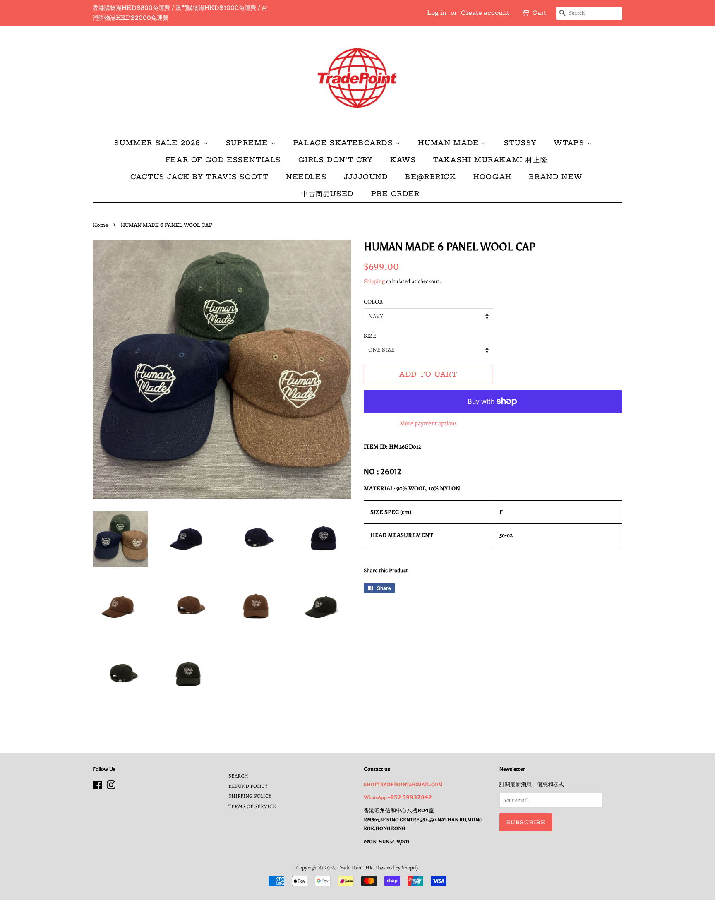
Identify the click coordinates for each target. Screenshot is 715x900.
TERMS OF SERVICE (252, 806)
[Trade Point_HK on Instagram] (110, 786)
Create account (485, 13)
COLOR (373, 302)
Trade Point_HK (355, 867)
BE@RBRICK (430, 177)
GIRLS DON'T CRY (335, 160)
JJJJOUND (366, 177)
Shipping (374, 281)
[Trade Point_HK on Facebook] (97, 786)
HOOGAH (492, 177)
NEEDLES (306, 177)
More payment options (428, 423)
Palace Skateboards (344, 143)
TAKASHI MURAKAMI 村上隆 (490, 160)
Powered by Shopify (397, 867)
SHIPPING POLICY (249, 795)
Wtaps (570, 143)
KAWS (403, 160)
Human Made (450, 143)
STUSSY (520, 143)
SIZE (370, 335)
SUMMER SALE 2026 (158, 143)
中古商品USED (327, 194)
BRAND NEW (555, 177)
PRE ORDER (395, 194)
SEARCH (238, 775)
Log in (436, 13)
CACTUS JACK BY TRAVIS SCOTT (199, 177)
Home (100, 225)
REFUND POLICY (248, 786)
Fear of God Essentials (223, 160)
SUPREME (248, 143)
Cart (539, 13)
